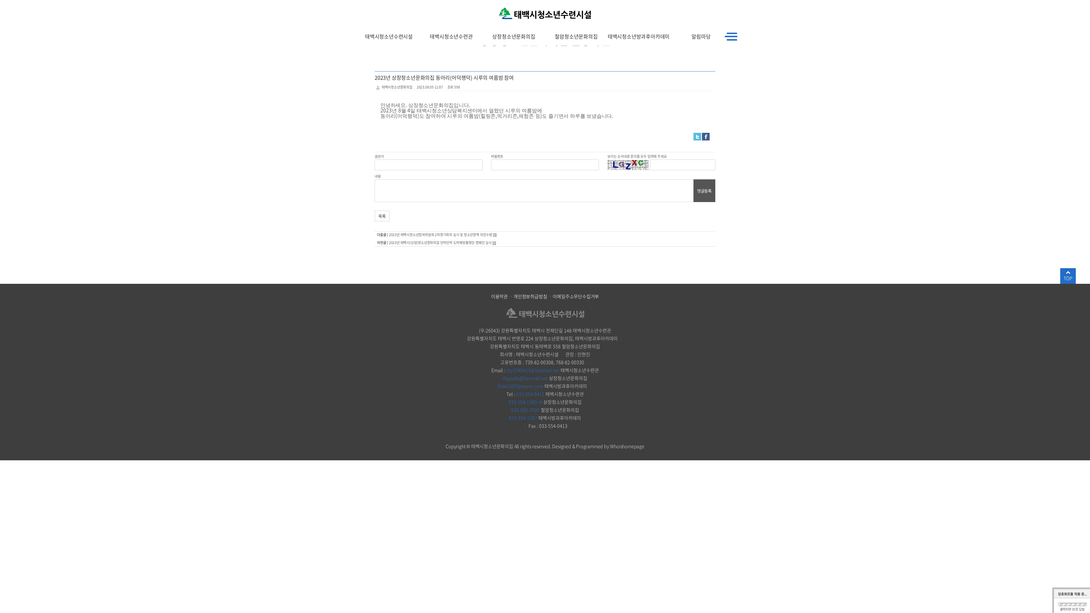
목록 (382, 216)
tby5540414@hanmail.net (532, 370)
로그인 (738, 7)
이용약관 (499, 296)
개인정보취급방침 (530, 296)
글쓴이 (379, 156)
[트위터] (697, 136)
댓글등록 (704, 191)
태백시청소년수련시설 (389, 36)
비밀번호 (497, 156)
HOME (701, 7)
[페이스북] (706, 136)
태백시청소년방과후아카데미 (639, 36)
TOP (1068, 278)
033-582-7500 (525, 409)
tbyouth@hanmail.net (525, 378)
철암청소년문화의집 (576, 36)
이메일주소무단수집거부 (576, 296)
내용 (378, 176)
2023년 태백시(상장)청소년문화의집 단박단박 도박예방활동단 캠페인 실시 (440, 242)
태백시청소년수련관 (451, 36)
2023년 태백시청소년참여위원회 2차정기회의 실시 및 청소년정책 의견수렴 (440, 234)
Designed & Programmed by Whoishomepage (598, 446)
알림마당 (700, 36)
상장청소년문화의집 (513, 36)
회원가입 (720, 7)
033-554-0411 (530, 394)
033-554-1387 (523, 417)
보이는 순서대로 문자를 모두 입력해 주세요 (636, 156)
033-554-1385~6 (525, 401)
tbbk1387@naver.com (520, 386)
